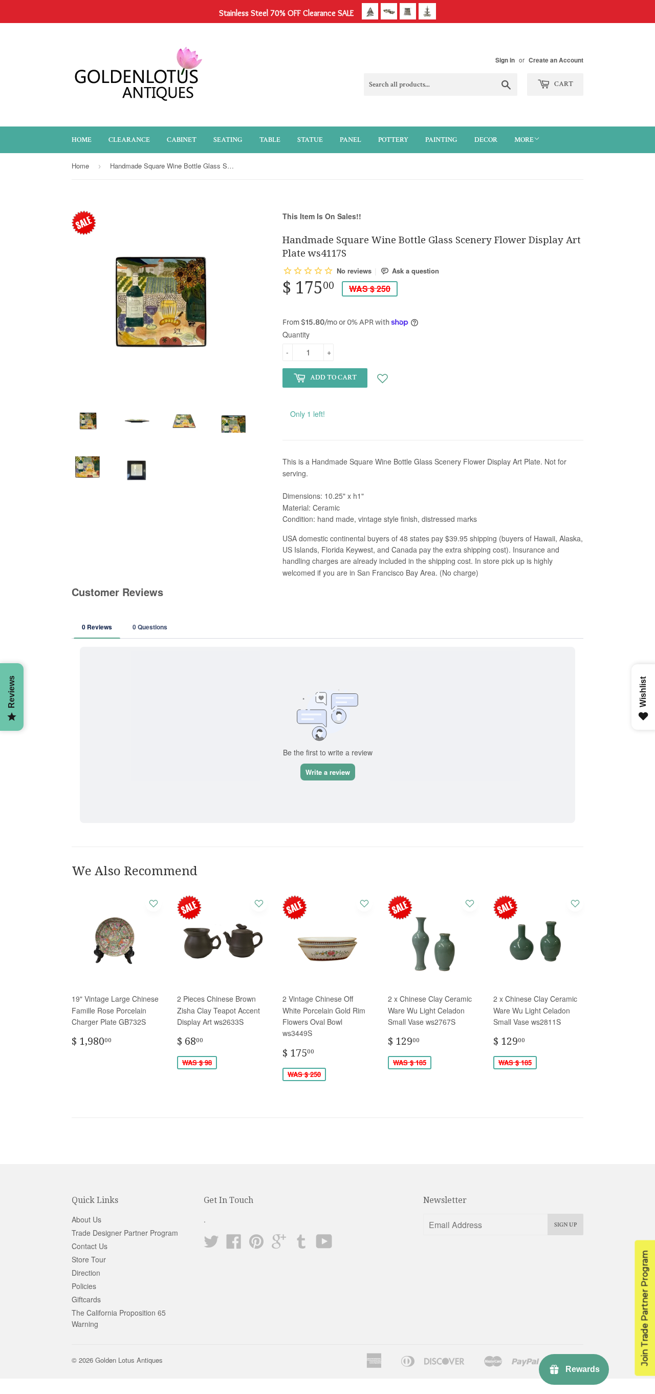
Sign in (505, 60)
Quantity (296, 334)
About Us (86, 1219)
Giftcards (86, 1299)
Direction (86, 1273)
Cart (563, 84)
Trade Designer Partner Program (125, 1233)
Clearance (129, 139)
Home (82, 139)
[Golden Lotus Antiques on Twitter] (211, 1244)
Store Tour (89, 1259)
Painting (441, 139)
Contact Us (89, 1246)
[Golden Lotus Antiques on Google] (279, 1244)
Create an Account (556, 60)
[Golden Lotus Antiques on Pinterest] (256, 1244)
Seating (228, 139)
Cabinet (181, 139)
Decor (485, 139)
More (524, 139)
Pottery (393, 139)
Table (269, 139)
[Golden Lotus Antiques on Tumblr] (301, 1244)
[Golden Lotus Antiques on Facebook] (234, 1244)
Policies (84, 1286)
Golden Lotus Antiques (129, 1360)
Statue (310, 139)
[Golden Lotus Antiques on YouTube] (324, 1244)
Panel (350, 139)
